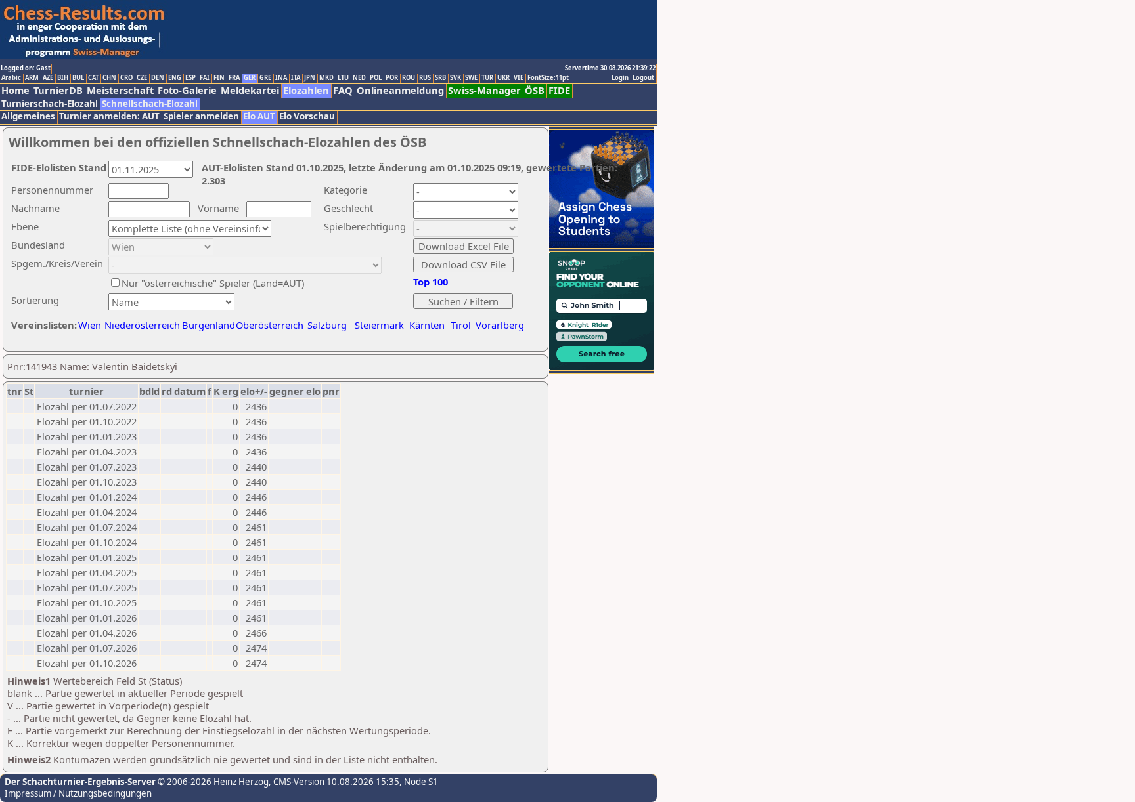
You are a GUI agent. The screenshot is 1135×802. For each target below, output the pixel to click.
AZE (48, 78)
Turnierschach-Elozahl (49, 104)
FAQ (343, 90)
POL (376, 78)
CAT (93, 78)
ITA (295, 78)
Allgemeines (28, 116)
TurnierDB (58, 90)
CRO (126, 78)
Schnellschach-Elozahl (150, 104)
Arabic (11, 78)
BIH (62, 78)
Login (620, 78)
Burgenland (208, 324)
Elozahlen (306, 90)
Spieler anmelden (201, 116)
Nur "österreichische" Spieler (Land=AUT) (213, 282)
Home (15, 90)
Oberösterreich (269, 324)
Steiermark (379, 324)
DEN (157, 78)
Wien (89, 324)
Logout (643, 78)
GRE (265, 78)
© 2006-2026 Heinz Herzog (212, 782)
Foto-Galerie (187, 90)
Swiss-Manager (484, 90)
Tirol (461, 324)
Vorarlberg (500, 324)
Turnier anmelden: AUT (109, 116)
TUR (487, 78)
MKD (326, 78)
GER (250, 78)
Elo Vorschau (307, 116)
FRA (234, 78)
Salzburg (327, 324)
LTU (343, 78)
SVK (455, 78)
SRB (440, 78)
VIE (518, 78)
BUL (78, 78)
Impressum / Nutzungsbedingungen (78, 793)
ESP (190, 78)
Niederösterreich (140, 324)
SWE (471, 78)
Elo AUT (259, 116)
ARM (32, 78)
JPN (309, 78)
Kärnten (427, 324)
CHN (109, 78)
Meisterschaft (120, 90)
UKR (503, 78)
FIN (219, 78)
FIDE (559, 90)
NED (359, 78)
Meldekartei (250, 90)
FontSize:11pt (548, 78)
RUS (425, 78)
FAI (205, 78)
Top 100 (430, 281)
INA (281, 78)
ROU (408, 78)
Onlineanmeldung (400, 90)
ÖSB (535, 90)
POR (392, 78)
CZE (142, 78)
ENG (174, 78)
